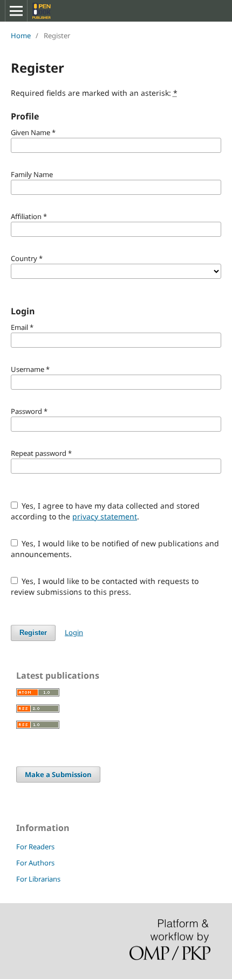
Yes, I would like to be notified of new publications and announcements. (115, 548)
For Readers (35, 846)
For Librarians (38, 879)
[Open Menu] (16, 11)
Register (33, 633)
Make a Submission (58, 774)
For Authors (35, 863)
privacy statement (104, 516)
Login (74, 632)
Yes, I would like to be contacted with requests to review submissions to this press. (105, 586)
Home (21, 35)
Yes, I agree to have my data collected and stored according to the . (105, 511)
